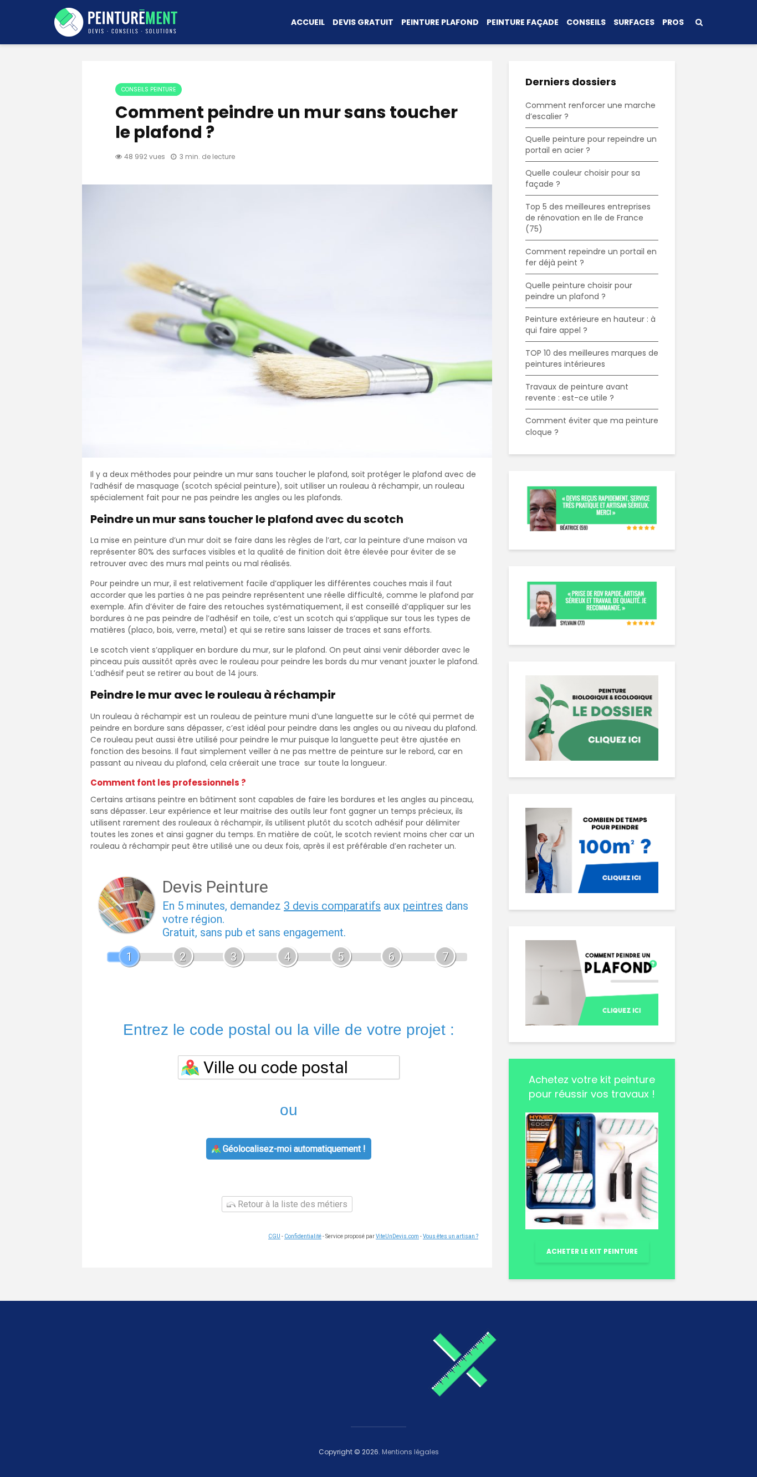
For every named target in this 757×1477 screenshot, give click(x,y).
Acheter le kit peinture (592, 1251)
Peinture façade (523, 22)
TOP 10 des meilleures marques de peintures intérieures (591, 358)
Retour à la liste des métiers (291, 1204)
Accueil (308, 22)
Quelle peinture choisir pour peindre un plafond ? (578, 291)
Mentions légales (410, 1452)
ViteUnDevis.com (397, 1236)
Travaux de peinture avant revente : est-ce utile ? (576, 392)
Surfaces (633, 22)
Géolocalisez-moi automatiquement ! (293, 1148)
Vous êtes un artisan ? (450, 1236)
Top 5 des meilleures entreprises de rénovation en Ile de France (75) (588, 217)
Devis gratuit (363, 22)
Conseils (586, 22)
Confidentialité (302, 1236)
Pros (673, 22)
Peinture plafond (440, 22)
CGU (274, 1236)
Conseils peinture (148, 89)
